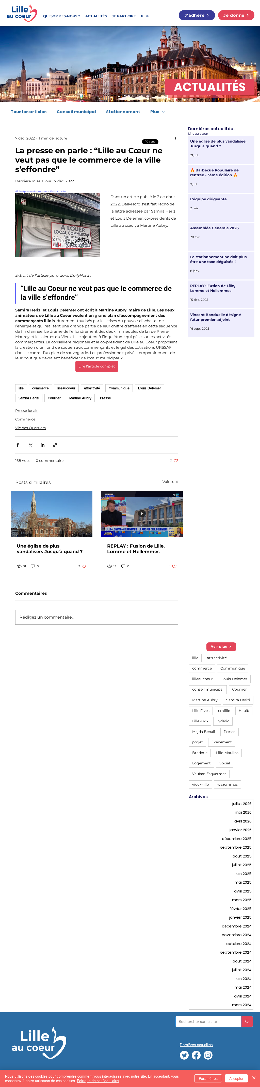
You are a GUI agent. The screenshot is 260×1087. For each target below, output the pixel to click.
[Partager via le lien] (55, 445)
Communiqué (119, 388)
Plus (154, 111)
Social (224, 763)
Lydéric (223, 721)
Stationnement (123, 111)
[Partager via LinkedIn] (42, 445)
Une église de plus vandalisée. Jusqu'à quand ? (50, 548)
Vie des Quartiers (30, 428)
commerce (40, 388)
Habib (244, 710)
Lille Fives (200, 710)
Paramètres (208, 1078)
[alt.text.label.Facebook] (196, 1055)
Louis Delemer (149, 388)
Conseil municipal (76, 111)
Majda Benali (203, 731)
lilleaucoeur (66, 388)
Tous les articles (28, 111)
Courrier (54, 398)
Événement (222, 742)
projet (197, 742)
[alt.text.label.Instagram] (208, 1055)
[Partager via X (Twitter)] (30, 445)
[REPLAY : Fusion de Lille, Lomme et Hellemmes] (142, 514)
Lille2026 (200, 721)
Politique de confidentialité (98, 1080)
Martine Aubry (80, 398)
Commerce (25, 419)
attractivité (92, 388)
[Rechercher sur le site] (247, 1021)
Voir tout (170, 481)
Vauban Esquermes (209, 774)
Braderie (199, 752)
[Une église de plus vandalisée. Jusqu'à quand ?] (51, 514)
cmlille (224, 710)
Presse (105, 398)
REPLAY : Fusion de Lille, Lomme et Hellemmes (136, 548)
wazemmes (227, 784)
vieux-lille (200, 784)
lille (21, 388)
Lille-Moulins (227, 752)
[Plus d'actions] (175, 138)
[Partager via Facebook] (17, 445)
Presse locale (26, 410)
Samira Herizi (29, 398)
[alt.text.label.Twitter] (184, 1055)
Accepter (236, 1078)
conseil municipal (207, 689)
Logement (201, 763)
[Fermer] (254, 1078)
